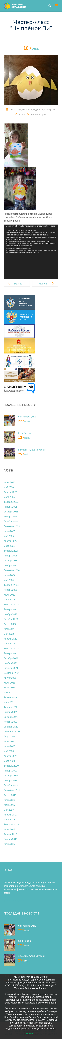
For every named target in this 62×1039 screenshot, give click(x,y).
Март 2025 (9, 545)
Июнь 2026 (9, 482)
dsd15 (22, 114)
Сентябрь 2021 (12, 672)
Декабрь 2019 (11, 775)
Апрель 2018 (10, 834)
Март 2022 (9, 643)
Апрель (31, 49)
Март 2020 (9, 760)
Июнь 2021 (9, 687)
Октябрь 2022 (11, 619)
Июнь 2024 (9, 575)
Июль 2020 (9, 741)
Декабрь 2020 (11, 716)
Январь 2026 (10, 506)
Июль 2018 (9, 829)
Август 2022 (10, 624)
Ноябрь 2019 (10, 780)
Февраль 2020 (11, 765)
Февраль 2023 (11, 604)
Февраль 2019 (11, 824)
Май (23, 455)
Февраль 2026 (11, 501)
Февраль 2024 (11, 584)
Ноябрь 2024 (10, 565)
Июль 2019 (9, 800)
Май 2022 (9, 633)
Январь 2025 (10, 555)
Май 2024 (9, 580)
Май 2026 (9, 487)
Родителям (38, 109)
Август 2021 (10, 677)
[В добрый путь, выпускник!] (9, 453)
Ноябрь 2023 (10, 589)
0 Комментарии (38, 114)
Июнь (24, 421)
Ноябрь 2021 (10, 663)
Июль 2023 (9, 594)
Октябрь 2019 (11, 785)
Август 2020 (10, 736)
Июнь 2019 (9, 804)
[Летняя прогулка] (9, 420)
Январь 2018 (10, 839)
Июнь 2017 (9, 843)
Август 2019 (10, 795)
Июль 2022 (9, 628)
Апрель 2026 (10, 492)
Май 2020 (9, 751)
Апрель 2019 (10, 814)
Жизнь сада (16, 109)
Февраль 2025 (11, 550)
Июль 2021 (9, 682)
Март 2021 (9, 702)
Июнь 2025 (9, 531)
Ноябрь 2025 (10, 516)
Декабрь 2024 (11, 560)
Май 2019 (9, 809)
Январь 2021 (10, 712)
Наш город (27, 109)
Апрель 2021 (10, 697)
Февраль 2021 (11, 707)
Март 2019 (9, 819)
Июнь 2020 (9, 746)
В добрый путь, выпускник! (32, 449)
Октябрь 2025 (11, 521)
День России (24, 433)
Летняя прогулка (27, 416)
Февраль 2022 (11, 648)
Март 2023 (9, 599)
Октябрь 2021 (11, 668)
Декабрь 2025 (11, 511)
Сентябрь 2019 (12, 790)
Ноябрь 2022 (10, 614)
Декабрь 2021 (11, 658)
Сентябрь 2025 (12, 526)
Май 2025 (9, 536)
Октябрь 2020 (11, 726)
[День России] (9, 437)
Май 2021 (9, 692)
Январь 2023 (10, 609)
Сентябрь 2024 (12, 570)
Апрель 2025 (10, 540)
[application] (31, 252)
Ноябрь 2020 (10, 721)
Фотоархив (49, 109)
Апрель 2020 (10, 756)
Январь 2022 (10, 653)
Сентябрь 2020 (12, 731)
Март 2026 (9, 496)
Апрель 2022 (10, 638)
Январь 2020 (10, 770)
